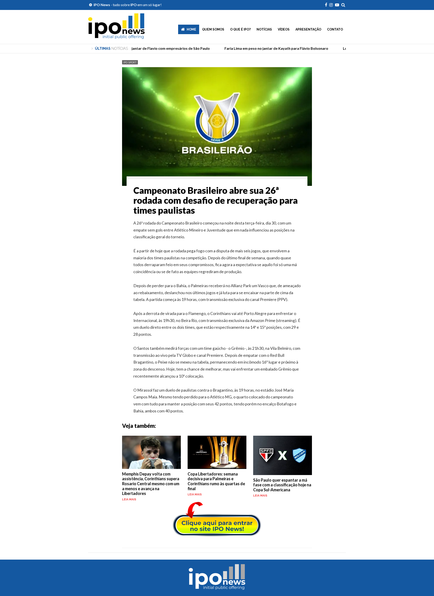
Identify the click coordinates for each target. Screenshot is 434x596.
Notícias (264, 29)
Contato (335, 29)
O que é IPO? (240, 29)
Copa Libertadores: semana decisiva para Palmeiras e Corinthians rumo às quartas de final (216, 481)
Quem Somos (213, 29)
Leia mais (129, 499)
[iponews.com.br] (116, 35)
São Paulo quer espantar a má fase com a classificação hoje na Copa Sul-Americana (282, 485)
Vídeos (284, 29)
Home (191, 29)
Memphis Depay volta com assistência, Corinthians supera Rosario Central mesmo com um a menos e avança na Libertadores (150, 483)
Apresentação (308, 29)
